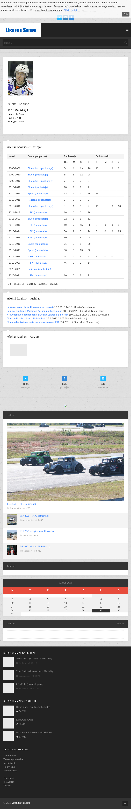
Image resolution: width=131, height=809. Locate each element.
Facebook (8, 778)
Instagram (8, 781)
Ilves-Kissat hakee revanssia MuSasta (34, 732)
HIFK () (37, 256)
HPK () (37, 212)
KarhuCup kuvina (24, 719)
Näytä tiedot (70, 10)
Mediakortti (9, 763)
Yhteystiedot (10, 770)
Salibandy (27, 550)
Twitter (7, 785)
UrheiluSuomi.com (20, 803)
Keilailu (22, 663)
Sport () (38, 193)
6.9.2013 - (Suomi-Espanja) (29, 684)
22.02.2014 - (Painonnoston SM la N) (34, 671)
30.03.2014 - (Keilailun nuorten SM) (34, 658)
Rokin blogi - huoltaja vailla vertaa (33, 707)
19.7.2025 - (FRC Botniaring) (21, 504)
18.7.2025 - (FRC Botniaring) (34, 516)
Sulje (126, 14)
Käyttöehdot (9, 755)
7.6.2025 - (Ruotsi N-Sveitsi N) (35, 546)
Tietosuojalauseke (13, 759)
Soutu (25, 535)
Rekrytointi (9, 766)
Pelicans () (39, 199)
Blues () (40, 168)
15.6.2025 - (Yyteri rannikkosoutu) (37, 531)
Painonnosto (25, 676)
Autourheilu (15, 508)
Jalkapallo (23, 688)
